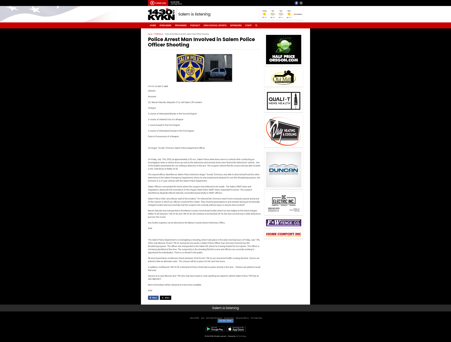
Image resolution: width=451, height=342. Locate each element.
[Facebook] (296, 3)
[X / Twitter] (301, 3)
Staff (248, 25)
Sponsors (236, 25)
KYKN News (165, 25)
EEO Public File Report (214, 318)
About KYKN (194, 318)
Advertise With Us (242, 318)
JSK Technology (241, 336)
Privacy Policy (229, 318)
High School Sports (215, 25)
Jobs (202, 318)
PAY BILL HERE (225, 321)
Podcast (195, 25)
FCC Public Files (256, 318)
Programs (181, 25)
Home (153, 25)
